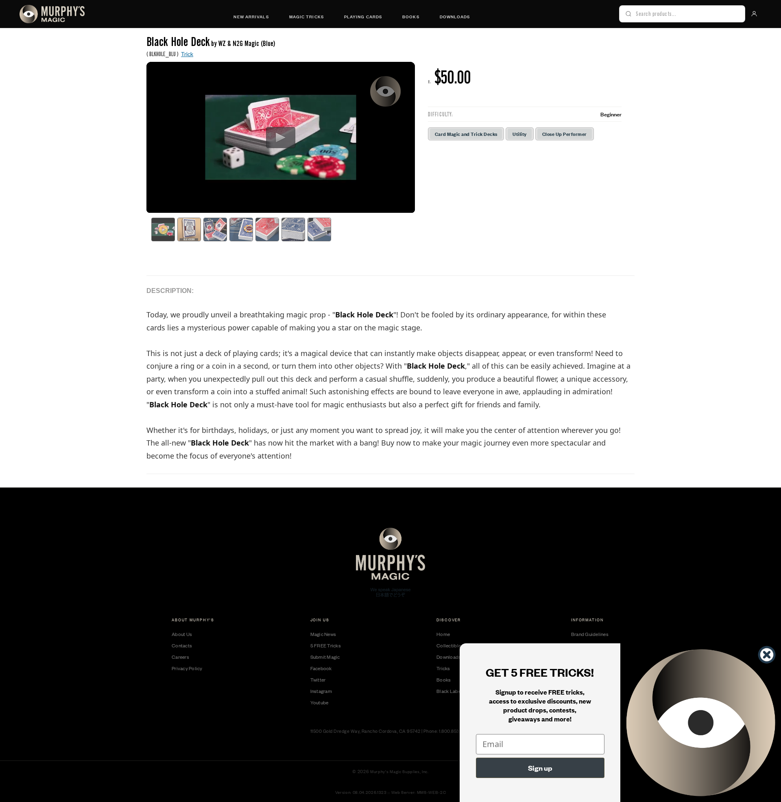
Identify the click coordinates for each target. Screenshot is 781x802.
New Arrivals (250, 16)
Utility (519, 134)
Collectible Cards (455, 645)
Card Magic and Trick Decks (466, 134)
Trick (187, 53)
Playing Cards (363, 16)
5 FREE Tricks (325, 645)
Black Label (449, 691)
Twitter (318, 679)
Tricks (443, 668)
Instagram (321, 691)
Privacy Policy (187, 668)
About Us (182, 634)
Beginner (611, 114)
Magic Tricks (306, 16)
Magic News (323, 634)
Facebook (321, 668)
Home (443, 634)
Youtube (319, 702)
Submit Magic (325, 656)
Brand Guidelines (590, 634)
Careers (180, 656)
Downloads (455, 16)
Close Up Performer (564, 134)
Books (410, 16)
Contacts (182, 645)
